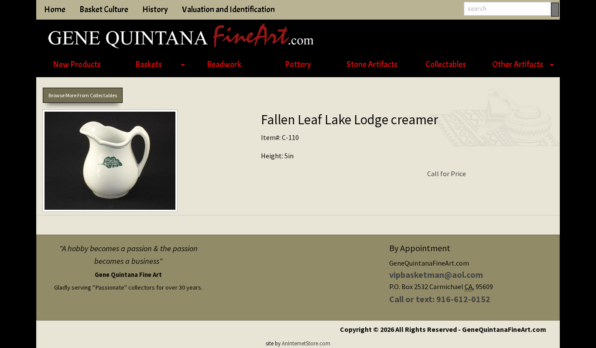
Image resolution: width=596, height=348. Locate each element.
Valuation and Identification (228, 9)
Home (54, 9)
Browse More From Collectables (82, 95)
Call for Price (446, 173)
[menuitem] (76, 65)
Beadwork (224, 64)
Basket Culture (103, 9)
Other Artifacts (517, 64)
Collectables (445, 64)
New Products (77, 64)
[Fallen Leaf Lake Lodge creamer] (145, 162)
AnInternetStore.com (306, 343)
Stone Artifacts (371, 64)
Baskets (148, 64)
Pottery (298, 64)
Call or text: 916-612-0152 (439, 298)
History (155, 9)
